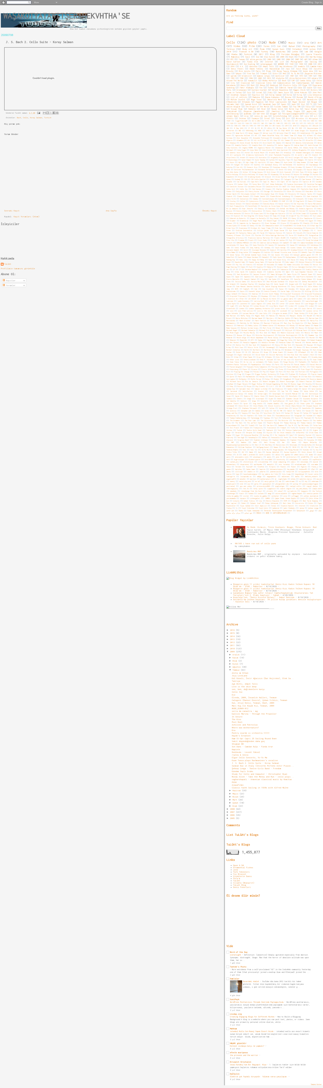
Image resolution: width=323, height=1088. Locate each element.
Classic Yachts (306, 194)
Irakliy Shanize (312, 269)
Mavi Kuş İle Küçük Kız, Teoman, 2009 (253, 706)
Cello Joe (243, 189)
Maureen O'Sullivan (271, 323)
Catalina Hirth (272, 186)
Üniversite (299, 503)
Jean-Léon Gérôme (285, 277)
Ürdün (311, 503)
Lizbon (311, 306)
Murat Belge (241, 338)
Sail (247, 57)
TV (311, 104)
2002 (269, 59)
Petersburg (234, 369)
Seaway (295, 391)
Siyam (270, 399)
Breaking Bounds (254, 177)
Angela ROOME (247, 148)
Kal (256, 289)
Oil (312, 352)
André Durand (313, 145)
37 (249, 128)
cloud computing (279, 462)
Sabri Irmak (303, 386)
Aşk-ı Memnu (275, 162)
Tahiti (298, 411)
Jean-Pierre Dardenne (304, 277)
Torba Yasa (317, 425)
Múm (320, 338)
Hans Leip (243, 260)
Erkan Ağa (314, 226)
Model (274, 333)
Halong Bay (230, 260)
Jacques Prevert (259, 274)
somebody (233, 491)
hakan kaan (250, 469)
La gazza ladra (287, 299)
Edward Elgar (272, 221)
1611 (296, 121)
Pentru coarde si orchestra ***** (251, 733)
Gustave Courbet (259, 90)
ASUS (268, 131)
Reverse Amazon (316, 379)
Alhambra (240, 140)
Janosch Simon (306, 274)
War (283, 442)
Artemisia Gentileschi (255, 155)
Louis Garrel (307, 308)
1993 (232, 78)
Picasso (254, 369)
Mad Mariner (231, 316)
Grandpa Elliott (297, 250)
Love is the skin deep (266, 311)
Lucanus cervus (312, 311)
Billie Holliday (248, 174)
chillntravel (248, 462)
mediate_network (311, 476)
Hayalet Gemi (240, 262)
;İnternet (230, 131)
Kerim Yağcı (285, 291)
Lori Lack (293, 308)
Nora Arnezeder (312, 347)
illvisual (239, 472)
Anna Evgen (241, 150)
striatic (269, 491)
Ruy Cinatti (260, 386)
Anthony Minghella (299, 150)
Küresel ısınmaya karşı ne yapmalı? (247, 1046)
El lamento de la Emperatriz (248, 223)
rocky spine (258, 489)
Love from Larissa (245, 311)
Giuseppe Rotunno (259, 250)
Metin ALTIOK (289, 328)
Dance (310, 201)
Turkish (47, 118)
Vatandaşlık (253, 437)
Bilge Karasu (257, 172)
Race (240, 377)
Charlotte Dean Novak (309, 189)
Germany (267, 248)
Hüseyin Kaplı (282, 267)
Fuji (290, 240)
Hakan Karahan (252, 257)
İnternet (302, 506)
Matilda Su (244, 323)
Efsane (301, 221)
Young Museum (293, 450)
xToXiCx (230, 118)
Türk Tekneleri (241, 872)
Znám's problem (249, 455)
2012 (269, 78)
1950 (278, 123)
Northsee (267, 350)
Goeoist (273, 250)
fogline (304, 467)
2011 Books (276, 126)
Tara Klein (267, 413)
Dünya (262, 85)
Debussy (261, 209)
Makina (271, 316)
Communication (284, 83)
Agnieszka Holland (242, 135)
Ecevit (319, 218)
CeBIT (284, 186)
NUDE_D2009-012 (240, 708)
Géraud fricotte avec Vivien (285, 252)
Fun (260, 88)
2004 (266, 126)
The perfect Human (254, 423)
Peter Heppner (316, 367)
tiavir (241, 493)
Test (276, 418)
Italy (270, 92)
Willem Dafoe (306, 445)
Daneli (319, 201)
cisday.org (236, 1014)
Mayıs (236, 794)
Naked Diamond (316, 340)
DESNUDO (275, 201)
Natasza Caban (285, 342)
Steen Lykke (305, 403)
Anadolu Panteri (241, 145)
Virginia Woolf (243, 440)
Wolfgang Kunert (263, 447)
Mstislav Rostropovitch (287, 335)
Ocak (235, 806)
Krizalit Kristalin (240, 1062)
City (233, 83)
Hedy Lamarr (290, 262)
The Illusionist (267, 420)
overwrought (236, 955)
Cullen (242, 201)
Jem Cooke (272, 279)
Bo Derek (286, 174)
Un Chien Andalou (284, 433)
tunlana (260, 493)
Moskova (229, 335)
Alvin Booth (267, 143)
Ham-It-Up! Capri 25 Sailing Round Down (254, 738)
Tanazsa (244, 413)
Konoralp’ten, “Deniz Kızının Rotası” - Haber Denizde (263, 597)
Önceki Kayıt (210, 211)
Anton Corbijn (316, 150)
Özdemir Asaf (255, 503)
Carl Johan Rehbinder (274, 184)
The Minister (283, 420)
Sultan (271, 408)
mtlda (293, 479)
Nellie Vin (240, 345)
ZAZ (243, 452)
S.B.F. (271, 386)
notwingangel (266, 64)
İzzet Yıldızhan (248, 508)
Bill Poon (299, 172)
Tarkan (287, 413)
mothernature (265, 479)
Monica (307, 333)
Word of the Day (239, 952)
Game (294, 243)
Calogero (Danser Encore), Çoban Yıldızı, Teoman (259, 700)
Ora (233, 730)
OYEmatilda (231, 102)
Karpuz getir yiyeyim (309, 289)
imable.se (251, 472)
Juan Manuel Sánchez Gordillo (248, 286)
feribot (238, 467)
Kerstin (298, 291)
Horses (315, 265)
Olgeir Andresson (244, 355)
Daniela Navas (268, 204)
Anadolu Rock (257, 145)
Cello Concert (312, 186)
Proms (268, 71)
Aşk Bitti (262, 162)
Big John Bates (232, 172)
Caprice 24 (307, 182)
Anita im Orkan (240, 673)
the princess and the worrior (244, 1055)
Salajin (315, 386)
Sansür (304, 389)
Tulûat (319, 107)
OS (246, 352)
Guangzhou (256, 252)
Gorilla (283, 250)
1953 (285, 123)
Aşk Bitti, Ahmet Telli (245, 684)
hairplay (238, 469)
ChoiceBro (309, 191)
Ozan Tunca (234, 362)
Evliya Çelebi (263, 230)
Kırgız (292, 296)
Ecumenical (244, 221)
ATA (275, 131)
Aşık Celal (288, 162)
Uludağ (259, 433)
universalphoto (281, 493)
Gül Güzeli (275, 255)
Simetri (240, 399)
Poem (262, 49)
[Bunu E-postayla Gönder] (44, 113)
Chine (289, 191)
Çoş (260, 501)
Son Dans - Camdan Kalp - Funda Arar (252, 746)
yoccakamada (231, 498)
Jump (228, 289)
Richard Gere (235, 381)
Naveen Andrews (312, 342)
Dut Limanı (317, 216)
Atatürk (315, 155)
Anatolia (270, 145)
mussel (319, 479)
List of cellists (239, 97)
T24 (274, 411)
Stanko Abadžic (273, 403)
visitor (246, 496)
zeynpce (243, 498)
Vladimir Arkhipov (261, 440)
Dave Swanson (297, 206)
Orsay (259, 357)
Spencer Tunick (232, 403)
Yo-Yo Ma (265, 450)
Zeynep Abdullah (272, 452)
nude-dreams (290, 481)
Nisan (236, 797)
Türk (279, 430)
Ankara (315, 78)
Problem (292, 374)
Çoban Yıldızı (249, 501)
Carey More (257, 184)
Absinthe (253, 66)
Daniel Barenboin (252, 204)
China (319, 81)
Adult (294, 133)
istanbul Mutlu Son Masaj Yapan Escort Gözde (252, 1031)
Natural (298, 342)
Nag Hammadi (271, 340)
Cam (296, 179)
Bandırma (280, 51)
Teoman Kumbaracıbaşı (238, 418)
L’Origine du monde (279, 313)
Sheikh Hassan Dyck (276, 396)
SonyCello (264, 401)
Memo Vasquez (231, 328)
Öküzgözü (295, 501)
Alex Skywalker (242, 138)
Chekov (228, 191)
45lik (269, 128)
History (314, 90)
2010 (228, 51)
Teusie (297, 418)
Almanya (233, 143)
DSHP (283, 201)
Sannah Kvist (251, 104)
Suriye (295, 408)
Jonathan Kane (264, 284)
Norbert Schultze (233, 350)
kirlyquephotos (304, 472)
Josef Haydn (307, 284)
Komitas (255, 294)
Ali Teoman (285, 140)
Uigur (228, 433)
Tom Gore (270, 425)
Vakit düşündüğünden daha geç (248, 741)
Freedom (241, 240)
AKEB (259, 131)
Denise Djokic (242, 211)
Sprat (245, 403)
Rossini (319, 384)
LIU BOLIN (252, 299)
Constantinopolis (285, 199)
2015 (287, 126)
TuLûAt (7, 264)
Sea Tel (284, 391)
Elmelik (306, 223)
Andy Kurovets (232, 148)
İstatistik (314, 506)
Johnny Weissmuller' (310, 282)
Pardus (268, 364)
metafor (243, 479)
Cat (279, 46)
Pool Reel (237, 722)
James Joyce (283, 92)
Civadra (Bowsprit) (243, 883)
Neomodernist (266, 345)
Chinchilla (278, 191)
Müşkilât (243, 340)
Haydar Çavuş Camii (256, 262)
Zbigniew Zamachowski (254, 111)
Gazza (292, 245)
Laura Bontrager (312, 301)
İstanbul (297, 49)
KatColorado (231, 291)
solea (312, 49)
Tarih (278, 413)
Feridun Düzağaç (290, 54)
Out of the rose (283, 360)
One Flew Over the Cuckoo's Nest (300, 355)
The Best (318, 418)
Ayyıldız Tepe (284, 160)
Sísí (303, 104)
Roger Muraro (242, 384)
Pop (264, 372)
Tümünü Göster (316, 1084)
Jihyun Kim (293, 282)
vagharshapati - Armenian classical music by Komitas (262, 779)
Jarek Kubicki (300, 92)
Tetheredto (286, 418)
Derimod (292, 211)
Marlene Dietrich (277, 321)
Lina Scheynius (315, 95)
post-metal (230, 486)
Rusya (249, 386)
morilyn (253, 479)
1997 (258, 126)
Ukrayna (249, 433)
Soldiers (243, 401)
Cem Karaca (256, 189)
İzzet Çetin (263, 508)
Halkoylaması (291, 257)
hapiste (262, 469)
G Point (229, 243)
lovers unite (313, 474)
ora (306, 42)
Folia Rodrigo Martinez (274, 235)
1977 (316, 123)
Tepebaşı (266, 418)
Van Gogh (240, 437)
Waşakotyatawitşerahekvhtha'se (238, 445)
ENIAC (285, 218)
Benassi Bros (252, 167)
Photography (308, 46)
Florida (258, 235)
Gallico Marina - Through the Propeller (254, 714)
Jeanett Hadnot (250, 279)
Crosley (233, 201)
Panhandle (302, 362)
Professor (303, 374)
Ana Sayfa (111, 211)
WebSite (252, 109)
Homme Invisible (293, 265)
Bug (292, 177)
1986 (235, 126)
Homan (280, 265)
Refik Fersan (256, 379)
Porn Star (290, 372)
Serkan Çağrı (263, 394)
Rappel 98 (296, 377)
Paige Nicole (288, 362)
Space (305, 401)
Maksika (282, 316)
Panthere (314, 362)
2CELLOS (315, 126)
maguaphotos (271, 476)
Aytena (271, 160)
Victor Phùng (297, 437)
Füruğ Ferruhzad (312, 240)
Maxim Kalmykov (272, 97)
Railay (262, 377)
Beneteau (265, 167)
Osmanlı (304, 357)
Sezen (228, 396)
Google (318, 51)
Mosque (239, 335)
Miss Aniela (244, 71)
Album (315, 59)
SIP (280, 386)
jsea (235, 870)
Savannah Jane (269, 104)
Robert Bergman (269, 381)
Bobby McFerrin (270, 81)
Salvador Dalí (233, 104)
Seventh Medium (291, 394)
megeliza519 (231, 479)
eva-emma (314, 464)
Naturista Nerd (274, 100)
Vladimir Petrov (296, 440)
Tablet (289, 411)
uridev (296, 116)
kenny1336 (290, 472)
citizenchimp (263, 462)
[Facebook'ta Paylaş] (54, 113)
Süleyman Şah (246, 411)
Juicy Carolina (297, 286)
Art (320, 42)
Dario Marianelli (315, 204)
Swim (294, 104)
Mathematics (231, 323)
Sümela (257, 411)
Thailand (307, 418)
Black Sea (263, 174)
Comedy (255, 199)
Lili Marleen (244, 306)
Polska (256, 372)
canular (305, 459)
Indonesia (284, 269)
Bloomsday (275, 174)
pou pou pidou (246, 486)
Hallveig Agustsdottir (309, 257)
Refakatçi (243, 379)
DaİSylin (234, 1074)
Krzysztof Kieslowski (291, 294)
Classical (245, 83)
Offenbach (302, 352)
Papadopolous (256, 364)
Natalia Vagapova (250, 342)
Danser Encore (284, 204)
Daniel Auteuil (236, 204)
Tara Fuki (255, 413)
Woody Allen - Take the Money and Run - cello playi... (263, 777)
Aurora (251, 157)
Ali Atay (273, 140)
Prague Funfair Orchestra (265, 374)
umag (269, 493)
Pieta (281, 369)
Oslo (278, 357)
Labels (299, 299)
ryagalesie (271, 489)
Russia (240, 386)
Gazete (271, 245)
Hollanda (270, 265)
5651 (300, 128)
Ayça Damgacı (299, 160)
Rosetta (309, 384)
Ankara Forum (308, 148)
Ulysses (270, 433)
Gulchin (267, 252)
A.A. (242, 66)
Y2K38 (294, 447)
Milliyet (288, 330)
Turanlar (302, 428)
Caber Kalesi (275, 179)
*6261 (228, 121)
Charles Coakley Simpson (286, 189)
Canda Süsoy (305, 81)
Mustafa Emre (300, 338)
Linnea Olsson (259, 306)
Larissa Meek (259, 301)
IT (240, 269)
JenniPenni (285, 279)
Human (243, 267)
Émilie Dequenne (272, 501)
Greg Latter (243, 252)
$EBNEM (281, 64)
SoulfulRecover (279, 401)
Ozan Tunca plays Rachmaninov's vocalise (255, 760)
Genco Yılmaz (240, 248)
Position (229, 374)
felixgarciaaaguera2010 (293, 114)
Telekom (309, 416)
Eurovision (310, 228)
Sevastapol (276, 394)
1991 (310, 76)
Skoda (279, 399)
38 (255, 128)
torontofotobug (280, 116)
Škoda (241, 511)
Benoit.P (309, 167)
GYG (254, 243)
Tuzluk (239, 430)
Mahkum (233, 1028)
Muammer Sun (313, 335)
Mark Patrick (260, 321)
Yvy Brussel (239, 874)
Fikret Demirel (312, 233)
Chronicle (292, 194)
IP (234, 269)
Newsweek (299, 345)
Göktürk (319, 252)
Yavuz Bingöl (310, 109)
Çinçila (236, 501)
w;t (315, 116)
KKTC (236, 289)
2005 (279, 59)
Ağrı (240, 162)
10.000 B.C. (278, 121)
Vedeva (264, 437)
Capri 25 (284, 182)
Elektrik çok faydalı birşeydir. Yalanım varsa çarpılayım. (259, 1076)
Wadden (243, 442)
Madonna (256, 97)
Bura (311, 177)
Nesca (277, 345)
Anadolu (301, 66)
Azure (232, 162)
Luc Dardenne (296, 311)
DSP (291, 201)
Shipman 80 (306, 396)
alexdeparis (257, 457)
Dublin (306, 216)
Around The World (234, 81)
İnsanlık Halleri (287, 506)
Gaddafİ (286, 243)
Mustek (312, 338)
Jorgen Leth (293, 284)
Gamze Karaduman (307, 243)
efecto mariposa (239, 1052)
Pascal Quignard (236, 367)
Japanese (247, 277)
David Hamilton (312, 206)
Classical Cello (264, 83)
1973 (301, 76)
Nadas (260, 340)
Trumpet (263, 73)
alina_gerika (256, 59)
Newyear (310, 345)
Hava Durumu (313, 260)
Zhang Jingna (293, 111)
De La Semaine (232, 209)
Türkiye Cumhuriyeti (294, 430)
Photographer (297, 62)
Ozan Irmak (317, 360)
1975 (309, 123)
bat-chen (261, 114)
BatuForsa (301, 165)
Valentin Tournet (304, 435)
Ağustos (237, 667)
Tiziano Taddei (281, 107)
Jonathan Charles (247, 284)
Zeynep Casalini (290, 452)
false (228, 467)
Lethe (295, 51)
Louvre (319, 308)
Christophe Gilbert (248, 194)
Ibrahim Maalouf (251, 269)
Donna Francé (264, 216)
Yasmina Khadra (232, 450)
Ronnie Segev (296, 384)
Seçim (237, 396)
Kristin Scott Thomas (270, 294)
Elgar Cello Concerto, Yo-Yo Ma (249, 757)
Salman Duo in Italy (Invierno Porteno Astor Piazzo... (263, 766)
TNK (281, 411)
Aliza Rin (309, 140)
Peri (304, 367)
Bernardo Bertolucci (266, 170)
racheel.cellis (295, 486)
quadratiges (279, 486)
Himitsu (249, 265)
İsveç (278, 118)
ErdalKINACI (288, 226)
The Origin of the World (257, 107)
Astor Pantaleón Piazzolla (279, 155)
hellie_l (314, 114)
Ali (248, 140)
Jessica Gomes (240, 282)
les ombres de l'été (270, 474)
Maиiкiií (229, 325)
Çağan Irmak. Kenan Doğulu (285, 498)
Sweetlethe (306, 408)
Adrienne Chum (282, 133)
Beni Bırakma (296, 167)
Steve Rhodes (258, 406)
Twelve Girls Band (254, 430)
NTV (252, 340)
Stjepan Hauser (312, 406)
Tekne (269, 416)
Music (292, 42)
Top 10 (290, 425)
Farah (262, 233)
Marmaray (292, 321)
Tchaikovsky (231, 416)
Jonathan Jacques (238, 95)
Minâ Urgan (234, 333)
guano (228, 469)
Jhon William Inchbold (275, 282)
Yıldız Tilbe (231, 452)
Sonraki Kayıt (12, 211)
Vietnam (309, 437)
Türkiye (230, 49)
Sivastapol (260, 399)
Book (284, 81)
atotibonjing (232, 114)
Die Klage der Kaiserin (276, 213)
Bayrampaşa (314, 165)
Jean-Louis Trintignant (264, 277)
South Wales (294, 401)
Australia (262, 157)
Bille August (313, 172)
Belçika (229, 167)
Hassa (293, 260)
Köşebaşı (264, 296)
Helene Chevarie (305, 262)
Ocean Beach (277, 352)
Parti (277, 364)
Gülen (287, 255)
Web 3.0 (258, 445)
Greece (310, 250)
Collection (244, 199)
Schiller (272, 391)
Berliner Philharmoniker (244, 170)
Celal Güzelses (297, 186)
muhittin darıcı (306, 479)
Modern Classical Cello (290, 333)
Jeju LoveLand (239, 675)
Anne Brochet (267, 150)
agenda (287, 455)
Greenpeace (242, 90)
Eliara (283, 223)
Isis (249, 92)
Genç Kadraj (255, 248)
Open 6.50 (238, 865)
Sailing (313, 62)
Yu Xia (315, 450)
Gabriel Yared (286, 88)
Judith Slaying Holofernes (275, 286)
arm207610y (305, 457)
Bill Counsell (285, 172)
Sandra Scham (292, 389)
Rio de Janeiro (251, 381)
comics (293, 462)
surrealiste (291, 491)
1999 (301, 64)
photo (252, 42)
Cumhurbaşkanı (303, 83)
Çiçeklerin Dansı (242, 876)
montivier (280, 76)
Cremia (310, 199)
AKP (305, 59)
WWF (232, 442)
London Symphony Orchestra (259, 308)
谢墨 (267, 513)
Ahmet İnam (288, 135)
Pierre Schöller (268, 369)
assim (316, 457)
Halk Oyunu (277, 257)
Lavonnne (243, 304)
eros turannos (284, 464)
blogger (273, 114)
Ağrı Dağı (250, 162)
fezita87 (249, 467)
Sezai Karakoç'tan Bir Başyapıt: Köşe (248, 1064)
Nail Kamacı (301, 340)
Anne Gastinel (282, 150)
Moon (316, 333)
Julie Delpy (302, 69)
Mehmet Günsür (268, 325)
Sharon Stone (259, 396)
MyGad (292, 46)
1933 (239, 123)
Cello (25, 118)
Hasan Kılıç (281, 260)
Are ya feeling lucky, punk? (242, 16)
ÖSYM (285, 501)
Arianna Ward (274, 153)
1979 (228, 126)
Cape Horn (255, 182)
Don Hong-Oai (249, 216)
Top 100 (296, 107)
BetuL (290, 170)
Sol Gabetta (231, 401)
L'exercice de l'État (235, 299)
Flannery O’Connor (233, 235)
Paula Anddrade (293, 367)
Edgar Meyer (257, 221)
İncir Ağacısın (261, 506)
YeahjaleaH (231, 111)
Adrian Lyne (267, 133)
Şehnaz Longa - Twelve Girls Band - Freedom (256, 768)
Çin (227, 501)
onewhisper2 (231, 484)
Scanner (261, 391)
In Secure (237, 717)
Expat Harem (279, 230)
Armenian (318, 153)
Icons (274, 269)
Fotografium (313, 235)
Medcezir (240, 325)
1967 (292, 76)
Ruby (231, 386)
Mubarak (229, 338)
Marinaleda (230, 321)
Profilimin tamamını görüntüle (18, 268)
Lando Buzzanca (243, 301)
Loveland (283, 311)
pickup (295, 484)
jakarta (262, 472)
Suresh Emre (283, 408)
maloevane (285, 476)
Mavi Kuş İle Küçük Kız (293, 323)
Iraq (228, 272)
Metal (278, 328)
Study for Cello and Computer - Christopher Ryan (259, 774)
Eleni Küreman (270, 223)
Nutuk (238, 352)
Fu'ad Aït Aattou (277, 240)
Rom (285, 384)
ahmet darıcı (299, 455)
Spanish (315, 401)
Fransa (305, 238)
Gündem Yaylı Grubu (242, 771)
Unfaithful (300, 433)
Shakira (247, 396)
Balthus (257, 165)
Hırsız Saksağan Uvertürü (302, 267)
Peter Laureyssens (278, 102)
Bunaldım (301, 177)
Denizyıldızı (257, 211)
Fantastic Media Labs (247, 233)
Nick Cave (239, 347)
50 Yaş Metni (281, 128)
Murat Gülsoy (273, 338)
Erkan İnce (230, 228)
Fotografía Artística (234, 238)
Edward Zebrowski (288, 221)
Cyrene (265, 201)
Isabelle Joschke (274, 272)
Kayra (242, 291)
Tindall (252, 425)
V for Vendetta (279, 435)
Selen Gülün (309, 391)
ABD (240, 131)
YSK (309, 447)
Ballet (246, 165)
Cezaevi (269, 189)
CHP (293, 81)
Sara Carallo (316, 389)
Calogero (287, 179)
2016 (233, 630)
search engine (285, 489)
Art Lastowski (235, 155)
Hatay (302, 260)
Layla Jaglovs (256, 304)
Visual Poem (236, 109)
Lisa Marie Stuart (276, 306)
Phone (245, 369)
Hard (270, 260)
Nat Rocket (234, 342)
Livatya (301, 306)
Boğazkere (230, 177)
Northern (256, 350)
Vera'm (236, 878)
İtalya (228, 508)
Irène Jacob (239, 272)
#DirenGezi (300, 118)
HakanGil (265, 257)
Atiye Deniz (231, 157)
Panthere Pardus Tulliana (236, 364)
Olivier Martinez (276, 355)
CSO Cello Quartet (258, 179)
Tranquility (258, 428)
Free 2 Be (230, 240)
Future (298, 240)
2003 (260, 78)
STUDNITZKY (290, 386)
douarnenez (244, 464)
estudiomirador (300, 464)
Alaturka (280, 78)
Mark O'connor (245, 321)
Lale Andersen (312, 299)
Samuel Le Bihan (261, 389)
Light (232, 306)
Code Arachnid (312, 196)
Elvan (316, 223)
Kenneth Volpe (254, 291)
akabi (311, 455)
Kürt (274, 296)
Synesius (233, 411)
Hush (251, 267)
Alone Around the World (249, 143)
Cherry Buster (253, 191)
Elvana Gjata (231, 226)
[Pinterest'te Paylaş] (57, 113)
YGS (302, 447)
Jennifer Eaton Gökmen (303, 279)
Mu (303, 335)
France (301, 57)
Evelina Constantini (244, 230)
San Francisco (277, 389)
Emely (252, 226)
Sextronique (313, 394)
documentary (231, 464)
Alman (319, 140)
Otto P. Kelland (266, 360)
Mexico (301, 328)
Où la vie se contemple (253, 362)
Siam (316, 396)
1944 (270, 123)
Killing (308, 291)
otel (241, 484)
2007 (297, 59)
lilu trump (286, 474)
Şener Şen (230, 511)
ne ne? (257, 481)
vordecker (275, 496)
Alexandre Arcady (280, 138)
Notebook (288, 350)
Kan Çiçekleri (268, 289)
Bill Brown (271, 172)
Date (286, 206)
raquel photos (312, 486)
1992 (320, 76)
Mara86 (309, 316)
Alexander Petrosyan (261, 138)
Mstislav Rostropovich (265, 335)
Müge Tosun (256, 100)
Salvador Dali (244, 389)
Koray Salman (36, 118)
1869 (312, 121)
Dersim (302, 211)
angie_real (312, 111)
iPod (313, 469)
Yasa (316, 447)
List (282, 62)
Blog (272, 54)
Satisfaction (247, 391)
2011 (261, 54)
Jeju (262, 279)
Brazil (240, 177)
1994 (242, 78)
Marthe (303, 321)
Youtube (306, 450)
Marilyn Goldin (284, 318)
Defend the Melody (287, 209)
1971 (301, 123)
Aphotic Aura (235, 153)
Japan (237, 277)
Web (284, 73)
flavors (283, 467)
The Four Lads (250, 420)
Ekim (235, 661)
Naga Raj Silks (286, 340)
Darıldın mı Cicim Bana (270, 206)
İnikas (273, 506)
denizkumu (304, 462)
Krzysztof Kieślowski (313, 294)
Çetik (302, 498)
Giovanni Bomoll (232, 250)
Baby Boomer (301, 162)
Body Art (247, 49)
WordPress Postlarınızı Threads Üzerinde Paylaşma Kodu (257, 1002)
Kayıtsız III (258, 95)
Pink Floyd (305, 369)
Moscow (288, 97)
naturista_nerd (245, 481)
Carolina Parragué (314, 184)
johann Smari (232, 116)
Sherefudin (293, 396)
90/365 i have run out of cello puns (255, 543)
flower (293, 467)
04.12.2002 (256, 121)
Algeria (229, 140)
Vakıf (291, 435)
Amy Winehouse (286, 66)
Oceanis (290, 352)
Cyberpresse (253, 201)
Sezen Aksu (308, 71)
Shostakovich (232, 64)
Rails (271, 377)
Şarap (302, 508)
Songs (254, 401)
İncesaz (242, 118)
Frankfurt (294, 238)
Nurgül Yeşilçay (302, 350)
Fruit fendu (262, 240)
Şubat (236, 803)
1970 (293, 123)
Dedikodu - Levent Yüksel (246, 752)
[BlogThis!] (47, 113)
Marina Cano (313, 318)
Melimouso (281, 325)
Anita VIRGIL (293, 148)
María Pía (314, 321)
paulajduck (267, 484)
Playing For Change (241, 372)
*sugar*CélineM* (241, 121)
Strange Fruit (232, 408)
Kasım (236, 657)
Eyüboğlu (305, 230)
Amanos (278, 143)
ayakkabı (248, 114)
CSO (245, 179)
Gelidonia (302, 245)
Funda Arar (252, 62)
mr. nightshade (281, 479)
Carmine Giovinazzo (295, 184)
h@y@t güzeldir (238, 1043)
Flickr (247, 235)
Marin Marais (299, 318)
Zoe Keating (249, 64)
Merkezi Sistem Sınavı (250, 328)
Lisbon (291, 306)
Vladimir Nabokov (279, 440)
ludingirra (230, 476)
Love (231, 311)
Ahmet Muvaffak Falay (271, 135)
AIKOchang (249, 131)
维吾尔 (258, 513)
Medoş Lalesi (253, 325)
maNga (259, 476)
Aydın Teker (308, 157)
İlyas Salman (245, 506)
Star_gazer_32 (289, 403)
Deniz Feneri (237, 69)
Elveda (243, 226)
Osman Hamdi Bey (290, 357)
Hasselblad (275, 69)
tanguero (304, 491)
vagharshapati (296, 493)
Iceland (265, 269)
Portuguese (314, 372)
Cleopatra (298, 196)
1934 (247, 123)
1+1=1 (267, 121)
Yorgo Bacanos (278, 450)
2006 (288, 59)
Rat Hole (308, 377)
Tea (241, 416)
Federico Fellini (275, 233)
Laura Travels (314, 54)
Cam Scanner (306, 179)
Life (320, 304)
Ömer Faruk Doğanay (310, 501)
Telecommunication (283, 416)
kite (316, 472)
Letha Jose (271, 304)
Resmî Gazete (300, 379)
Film (252, 46)
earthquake (258, 464)
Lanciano (229, 301)
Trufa (293, 428)
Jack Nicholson (243, 274)
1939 (254, 123)
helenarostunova (276, 469)
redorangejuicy (232, 489)
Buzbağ (237, 179)
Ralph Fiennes (282, 377)
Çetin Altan (313, 498)
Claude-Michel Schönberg (280, 196)
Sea (257, 57)
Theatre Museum (273, 423)
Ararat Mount (259, 153)
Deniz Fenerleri (242, 887)
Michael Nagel (231, 330)
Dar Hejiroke (299, 204)
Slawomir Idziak (292, 399)
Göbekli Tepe (306, 252)
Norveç (277, 350)
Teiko (260, 416)
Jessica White (256, 282)
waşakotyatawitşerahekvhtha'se (66, 15)
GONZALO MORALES (243, 243)
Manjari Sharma (296, 316)
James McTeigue (276, 274)
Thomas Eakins (306, 423)
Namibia (235, 57)
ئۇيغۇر (311, 511)
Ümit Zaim (287, 503)
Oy (308, 360)
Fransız (315, 238)
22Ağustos (304, 126)
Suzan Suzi (278, 49)
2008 (310, 64)
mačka (297, 476)
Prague (247, 374)
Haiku (240, 257)
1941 (262, 123)
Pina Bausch (292, 369)
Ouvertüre (298, 360)
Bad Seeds (314, 162)
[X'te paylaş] (50, 113)
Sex (303, 394)
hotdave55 (303, 469)
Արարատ (301, 511)
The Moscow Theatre (300, 420)
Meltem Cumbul (304, 325)
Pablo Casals (273, 362)
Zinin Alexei (306, 452)
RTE (232, 59)
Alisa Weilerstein (298, 78)
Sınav (267, 411)
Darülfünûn (252, 206)
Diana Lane (258, 213)
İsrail (267, 118)
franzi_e (314, 467)
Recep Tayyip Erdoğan (287, 71)
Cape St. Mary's (269, 182)
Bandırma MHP (254, 551)
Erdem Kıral (301, 226)
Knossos (245, 294)
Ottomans (246, 102)
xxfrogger (295, 496)
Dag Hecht (300, 201)
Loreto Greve (280, 308)
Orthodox (268, 357)
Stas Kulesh (269, 57)
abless (277, 455)
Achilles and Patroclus (245, 725)
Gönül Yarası (235, 255)
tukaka (250, 493)
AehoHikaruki (305, 133)
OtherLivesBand (250, 360)
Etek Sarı (278, 228)
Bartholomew (287, 165)
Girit (246, 250)
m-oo (247, 116)
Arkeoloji (287, 153)
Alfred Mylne (313, 138)
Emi (260, 226)
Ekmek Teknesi (256, 69)
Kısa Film (314, 296)
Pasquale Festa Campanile (257, 367)
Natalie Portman (268, 342)
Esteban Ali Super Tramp (261, 228)
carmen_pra (234, 462)
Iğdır (288, 272)
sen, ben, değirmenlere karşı (248, 689)
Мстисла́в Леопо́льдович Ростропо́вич (278, 511)
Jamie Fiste (291, 274)
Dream (283, 216)
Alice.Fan (297, 140)
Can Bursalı (241, 182)
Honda (306, 265)
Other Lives (234, 360)
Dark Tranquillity (237, 206)
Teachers (250, 416)
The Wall (238, 423)
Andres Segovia (284, 145)
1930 (291, 64)
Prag (239, 374)
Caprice (295, 182)
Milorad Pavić (301, 330)
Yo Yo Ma (295, 73)
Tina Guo (251, 73)
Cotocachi (300, 199)
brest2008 (268, 459)
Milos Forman (317, 330)
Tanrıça (236, 681)
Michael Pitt (264, 330)
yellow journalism (311, 496)
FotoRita (301, 235)
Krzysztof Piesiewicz (238, 296)
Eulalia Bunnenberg (294, 228)
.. (243, 607)
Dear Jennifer (247, 209)
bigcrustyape (239, 459)
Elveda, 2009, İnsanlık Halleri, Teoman (254, 697)
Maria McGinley (241, 318)
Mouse (249, 335)
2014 (232, 66)
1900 (320, 121)
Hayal (228, 262)
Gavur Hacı (244, 245)
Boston (315, 174)
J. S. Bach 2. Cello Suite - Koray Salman (255, 763)
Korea (289, 95)
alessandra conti (242, 457)
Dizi (228, 216)
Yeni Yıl (253, 450)
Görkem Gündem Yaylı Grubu (256, 255)
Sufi (263, 408)
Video (237, 46)
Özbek (243, 503)
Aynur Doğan (246, 160)
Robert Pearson (306, 381)
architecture (291, 457)
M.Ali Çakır (313, 313)
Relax (267, 379)
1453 (289, 121)
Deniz (243, 85)
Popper (272, 372)
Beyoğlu (299, 170)
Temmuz (236, 670)
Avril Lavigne (294, 157)
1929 (231, 123)
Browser (268, 177)
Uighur (315, 430)
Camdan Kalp (316, 66)
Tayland (315, 413)
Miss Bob (263, 333)
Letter (282, 304)
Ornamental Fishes (243, 867)
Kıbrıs (282, 296)
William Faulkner (245, 447)
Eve (233, 695)
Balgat (237, 165)
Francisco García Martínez (259, 238)
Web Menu (268, 445)
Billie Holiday (232, 174)
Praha (282, 374)
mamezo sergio (263, 76)
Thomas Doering (290, 423)
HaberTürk (230, 257)
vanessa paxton (312, 493)
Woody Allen (277, 109)
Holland (260, 265)
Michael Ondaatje (248, 330)
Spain (283, 104)
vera (306, 116)
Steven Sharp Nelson (293, 406)
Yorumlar (10, 285)
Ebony (294, 218)
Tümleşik (269, 430)
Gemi (228, 248)
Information (296, 269)
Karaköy (292, 289)
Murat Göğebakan (257, 338)
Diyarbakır (314, 213)
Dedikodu (271, 209)
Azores (310, 160)
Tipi (260, 425)
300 (227, 128)
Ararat (247, 153)
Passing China (277, 367)
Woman (276, 447)
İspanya (255, 118)
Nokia (299, 347)
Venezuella (275, 437)
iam (306, 51)
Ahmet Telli (268, 66)
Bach (19, 118)
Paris (258, 71)
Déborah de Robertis (238, 218)
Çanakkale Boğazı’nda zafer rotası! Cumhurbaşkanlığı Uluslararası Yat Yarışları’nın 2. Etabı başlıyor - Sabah (273, 594)
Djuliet (237, 216)
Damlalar (234, 979)
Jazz (288, 69)
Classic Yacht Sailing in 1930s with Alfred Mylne (260, 787)
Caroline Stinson (236, 186)
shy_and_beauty (302, 489)
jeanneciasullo (276, 472)
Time (242, 425)
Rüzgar (314, 102)
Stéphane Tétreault (249, 408)
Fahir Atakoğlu (247, 88)
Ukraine (238, 433)
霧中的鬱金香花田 (280, 513)
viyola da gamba (260, 496)
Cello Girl (230, 189)
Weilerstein (280, 445)
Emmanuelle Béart (272, 226)
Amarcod (288, 143)
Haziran (237, 790)
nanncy (232, 481)
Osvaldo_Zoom (317, 357)
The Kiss (236, 719)
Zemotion (276, 111)
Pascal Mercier (316, 364)
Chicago (267, 191)
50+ (293, 128)
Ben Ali (240, 167)
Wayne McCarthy (310, 442)
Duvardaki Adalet (251, 981)
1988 (243, 126)
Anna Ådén (254, 150)
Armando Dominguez (303, 153)
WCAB (320, 440)
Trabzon (246, 428)
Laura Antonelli (294, 301)
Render (276, 379)
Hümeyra (270, 267)
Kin (317, 291)
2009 (282, 57)
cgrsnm (233, 76)
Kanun (281, 289)
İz (236, 508)
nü (300, 481)
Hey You (239, 265)
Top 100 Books (303, 425)
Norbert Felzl (294, 100)
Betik (281, 170)
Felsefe (299, 233)
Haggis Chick (299, 90)
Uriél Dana (313, 433)
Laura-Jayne (231, 304)
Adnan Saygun (253, 133)
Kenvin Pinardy (270, 291)
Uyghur (228, 435)
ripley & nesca (240, 755)
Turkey (264, 51)
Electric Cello (290, 85)
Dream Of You (294, 216)
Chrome (281, 194)
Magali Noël (260, 316)
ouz (248, 484)
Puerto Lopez (316, 374)
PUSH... (236, 782)
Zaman (251, 452)
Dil (291, 213)
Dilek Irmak (301, 213)
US (307, 430)
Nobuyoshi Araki (286, 347)
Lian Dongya (309, 304)
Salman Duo (230, 389)
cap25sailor (317, 459)
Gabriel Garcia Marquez (269, 243)
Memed (316, 325)
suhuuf (280, 491)
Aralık (236, 654)
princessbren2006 (263, 486)
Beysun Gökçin (312, 170)
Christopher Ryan (267, 194)
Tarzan (296, 413)
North (246, 350)
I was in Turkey (234, 92)
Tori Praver (234, 428)
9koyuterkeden (312, 128)
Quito (232, 377)
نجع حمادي (248, 513)
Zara (259, 452)
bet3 (228, 459)
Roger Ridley (257, 384)
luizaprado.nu (245, 476)
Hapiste (236, 749)
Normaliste (312, 100)
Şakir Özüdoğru (289, 508)
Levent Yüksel (294, 304)
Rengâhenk (287, 379)
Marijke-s (270, 318)
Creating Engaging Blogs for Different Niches (252, 1017)
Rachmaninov (250, 377)
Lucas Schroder (232, 313)
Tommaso (281, 425)
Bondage (306, 174)
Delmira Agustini (306, 209)
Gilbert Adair (312, 248)
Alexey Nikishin (297, 138)
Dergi (283, 211)
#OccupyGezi (313, 118)
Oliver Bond (260, 355)
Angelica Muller (264, 148)
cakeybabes (293, 459)
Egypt (311, 221)
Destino (312, 211)
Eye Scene (293, 230)
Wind (263, 109)
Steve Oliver (243, 406)
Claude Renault (243, 196)
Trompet (283, 428)
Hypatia (260, 267)
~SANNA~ (268, 498)
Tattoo (305, 413)
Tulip (308, 107)
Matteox (256, 323)
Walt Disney (269, 442)
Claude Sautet (259, 196)
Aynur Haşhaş (260, 160)
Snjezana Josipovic (310, 399)
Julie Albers (313, 286)
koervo (228, 474)
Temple (319, 416)
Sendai (250, 394)
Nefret (228, 345)
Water (294, 442)
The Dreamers (235, 420)
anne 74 (279, 457)
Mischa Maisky (249, 333)
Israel (259, 92)
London (241, 308)
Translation (271, 428)
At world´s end (301, 155)
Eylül (236, 664)
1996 (251, 78)
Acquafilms (314, 131)
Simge (249, 399)
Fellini (289, 233)
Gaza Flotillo (258, 245)
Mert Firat (267, 328)
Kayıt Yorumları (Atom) (27, 216)
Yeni (244, 450)
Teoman (242, 59)
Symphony (318, 408)
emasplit (270, 464)
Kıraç (299, 95)
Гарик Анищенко (253, 511)
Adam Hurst (240, 133)
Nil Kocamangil (269, 347)
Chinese (298, 191)
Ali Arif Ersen (260, 140)
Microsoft (277, 330)
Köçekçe (254, 296)
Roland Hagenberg (273, 384)
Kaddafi (246, 289)
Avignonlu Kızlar (277, 157)
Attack (242, 157)
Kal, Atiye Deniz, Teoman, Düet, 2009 (253, 703)
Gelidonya (314, 245)
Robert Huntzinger (287, 381)
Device (247, 213)
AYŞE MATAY (285, 131)
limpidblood (299, 474)
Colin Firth (231, 199)
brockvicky (281, 459)
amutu (269, 457)
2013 (320, 64)
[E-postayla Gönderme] (38, 113)
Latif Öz (271, 301)
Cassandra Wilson (254, 186)
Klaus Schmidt (231, 294)
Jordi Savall (279, 284)
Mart (235, 800)
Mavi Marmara (313, 323)
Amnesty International (304, 143)
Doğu (275, 216)
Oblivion (255, 352)
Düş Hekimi (274, 218)
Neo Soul (252, 345)
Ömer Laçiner (231, 503)
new (280, 481)
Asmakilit (252, 81)
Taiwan (308, 411)
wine (285, 496)
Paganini (260, 102)
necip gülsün (269, 481)
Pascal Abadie (299, 364)
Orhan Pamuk (247, 357)
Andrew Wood (299, 145)
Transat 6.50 (246, 51)
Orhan (236, 357)
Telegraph (298, 416)
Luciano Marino (249, 313)
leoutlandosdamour (250, 474)
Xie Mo (285, 447)
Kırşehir (302, 296)
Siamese (229, 399)
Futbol (271, 88)
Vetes (286, 437)
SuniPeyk (234, 999)
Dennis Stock (271, 211)
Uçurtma (266, 435)
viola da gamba (232, 496)
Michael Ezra (313, 328)
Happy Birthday (258, 260)
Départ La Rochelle (258, 218)
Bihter (245, 172)
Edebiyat (274, 85)
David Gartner (233, 62)
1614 (304, 121)
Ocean (266, 352)
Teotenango (255, 418)
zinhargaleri (255, 498)
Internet (269, 62)
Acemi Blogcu (300, 131)
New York (287, 345)
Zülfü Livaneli (265, 455)
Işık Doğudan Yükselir (304, 272)
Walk (255, 442)
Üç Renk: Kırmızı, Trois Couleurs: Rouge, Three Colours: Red (281, 527)
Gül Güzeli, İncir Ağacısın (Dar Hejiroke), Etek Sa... (263, 678)
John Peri (317, 92)
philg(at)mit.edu (282, 484)
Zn (237, 455)
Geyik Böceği (280, 248)
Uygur (238, 435)
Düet (253, 85)
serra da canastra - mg (245, 711)
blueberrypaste (254, 459)
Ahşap (300, 135)
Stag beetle (257, 403)
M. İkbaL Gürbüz (298, 313)
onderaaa (315, 481)
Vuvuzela (310, 440)
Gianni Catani (296, 248)
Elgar (305, 85)
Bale (228, 165)
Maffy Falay (245, 316)
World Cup (294, 109)
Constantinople (268, 199)
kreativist (247, 76)
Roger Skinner (299, 102)
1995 (251, 126)
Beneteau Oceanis (280, 167)
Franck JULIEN (279, 238)
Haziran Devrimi (274, 262)
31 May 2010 (238, 128)
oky (306, 481)
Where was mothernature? (245, 727)
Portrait (302, 372)
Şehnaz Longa (313, 508)
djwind (315, 462)
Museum (300, 97)
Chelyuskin (240, 191)
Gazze (309, 88)
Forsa (291, 235)
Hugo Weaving (231, 267)
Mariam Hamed (257, 318)
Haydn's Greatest (241, 736)
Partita (287, 364)
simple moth (317, 489)
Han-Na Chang (316, 57)
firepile (272, 467)
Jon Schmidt (231, 284)
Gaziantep (281, 245)
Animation (279, 148)
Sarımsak (233, 391)
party (256, 484)
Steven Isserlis (274, 406)
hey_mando (291, 469)
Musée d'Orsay (315, 97)
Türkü (266, 46)
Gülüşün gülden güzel (302, 255)
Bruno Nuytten (281, 177)
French (250, 240)
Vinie (275, 73)
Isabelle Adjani (255, 272)
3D (262, 128)
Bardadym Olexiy (271, 165)
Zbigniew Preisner (313, 73)
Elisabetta (294, 223)
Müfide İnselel (238, 100)
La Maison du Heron (268, 299)
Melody (292, 325)
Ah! (256, 135)
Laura (282, 301)
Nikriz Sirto (253, 347)
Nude (272, 42)
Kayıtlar (10, 280)
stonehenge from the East (251, 491)
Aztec (319, 160)
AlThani (310, 135)
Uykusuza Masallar (251, 435)
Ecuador (233, 221)
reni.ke (246, 489)
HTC (317, 255)
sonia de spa (260, 116)
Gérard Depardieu (280, 90)
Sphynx (239, 73)
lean (237, 474)
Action (228, 133)
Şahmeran (275, 508)
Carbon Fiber (243, 184)
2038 (294, 126)
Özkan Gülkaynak (271, 503)
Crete (319, 199)
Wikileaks (293, 445)
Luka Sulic (263, 313)
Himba (234, 54)
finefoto (260, 467)
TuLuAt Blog (239, 885)
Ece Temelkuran (306, 218)
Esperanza (243, 228)
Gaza (300, 88)
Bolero (296, 174)
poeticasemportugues (310, 484)
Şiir (288, 118)
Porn (280, 372)
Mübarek (233, 340)
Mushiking (286, 338)
